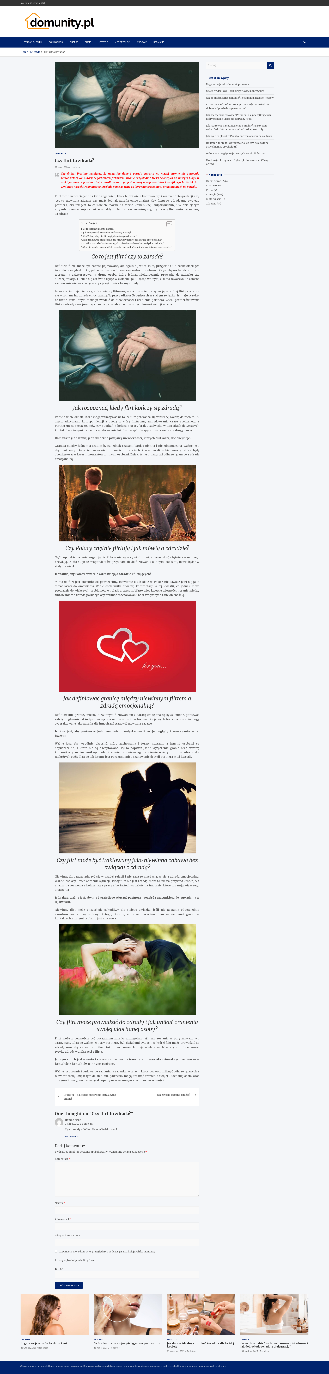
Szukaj (270, 65)
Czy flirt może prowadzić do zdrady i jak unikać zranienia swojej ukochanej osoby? (127, 247)
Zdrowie (142, 42)
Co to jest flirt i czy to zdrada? (98, 229)
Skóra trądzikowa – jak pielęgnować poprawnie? (235, 91)
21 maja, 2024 (62, 167)
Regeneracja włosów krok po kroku (227, 84)
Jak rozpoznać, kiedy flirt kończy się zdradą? (107, 232)
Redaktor (43, 1347)
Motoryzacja (122, 42)
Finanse (74, 42)
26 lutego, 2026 (28, 1347)
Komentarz (62, 1158)
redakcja (75, 167)
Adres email (63, 1219)
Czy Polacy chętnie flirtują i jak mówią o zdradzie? (110, 236)
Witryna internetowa (67, 1235)
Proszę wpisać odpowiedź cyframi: (75, 1260)
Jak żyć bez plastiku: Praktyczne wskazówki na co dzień (239, 136)
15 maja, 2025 (101, 1347)
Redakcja (159, 42)
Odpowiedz (72, 1136)
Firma (88, 42)
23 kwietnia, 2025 (176, 1351)
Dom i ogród (56, 42)
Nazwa (60, 1203)
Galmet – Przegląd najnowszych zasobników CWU (236, 153)
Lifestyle (103, 42)
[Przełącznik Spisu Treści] (168, 224)
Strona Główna (33, 42)
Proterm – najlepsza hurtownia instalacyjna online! (90, 1096)
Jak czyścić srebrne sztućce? (174, 1094)
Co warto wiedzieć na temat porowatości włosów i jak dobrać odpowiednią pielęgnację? (274, 1345)
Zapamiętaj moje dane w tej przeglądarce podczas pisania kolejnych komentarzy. (107, 1251)
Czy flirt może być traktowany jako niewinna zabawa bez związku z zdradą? (123, 243)
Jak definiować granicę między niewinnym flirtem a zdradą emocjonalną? (122, 239)
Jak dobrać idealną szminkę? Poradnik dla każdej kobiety (240, 97)
